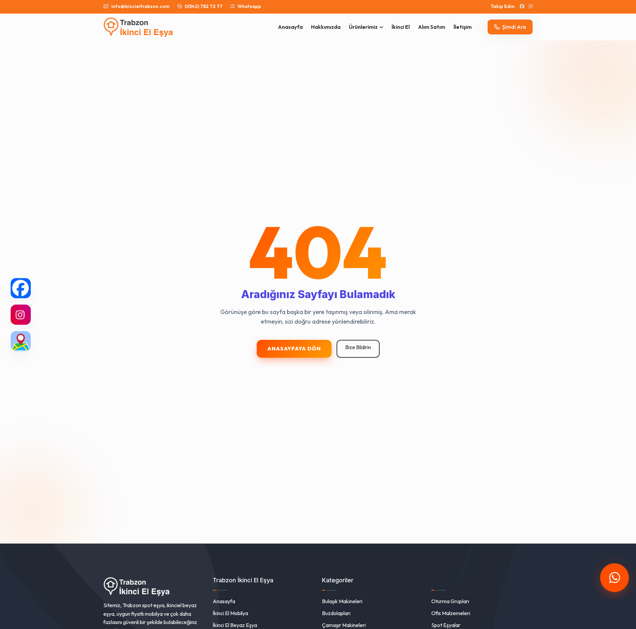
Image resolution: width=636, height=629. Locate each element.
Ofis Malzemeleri (450, 613)
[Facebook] (20, 288)
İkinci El (401, 27)
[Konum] (20, 341)
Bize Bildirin (358, 347)
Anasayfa (290, 27)
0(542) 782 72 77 (203, 6)
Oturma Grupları (450, 601)
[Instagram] (20, 314)
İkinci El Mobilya (230, 613)
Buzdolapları (336, 613)
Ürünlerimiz (363, 27)
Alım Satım (431, 27)
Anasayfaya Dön (294, 348)
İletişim (462, 27)
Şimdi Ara (513, 27)
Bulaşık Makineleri (342, 601)
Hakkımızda (326, 27)
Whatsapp (249, 6)
